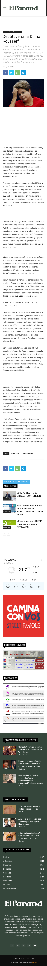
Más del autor (10, 486)
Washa (34, 963)
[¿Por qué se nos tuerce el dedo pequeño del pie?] (9, 809)
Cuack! (21, 786)
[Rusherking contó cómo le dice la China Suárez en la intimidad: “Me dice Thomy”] (9, 764)
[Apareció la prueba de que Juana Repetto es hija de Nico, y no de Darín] (9, 822)
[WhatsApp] (17, 72)
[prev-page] (4, 533)
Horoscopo (41, 723)
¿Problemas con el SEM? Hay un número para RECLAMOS (29, 524)
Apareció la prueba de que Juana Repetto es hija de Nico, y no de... (29, 821)
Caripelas (22, 769)
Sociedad (21, 841)
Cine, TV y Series (24, 755)
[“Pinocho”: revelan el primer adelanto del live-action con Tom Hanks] (9, 750)
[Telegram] (23, 72)
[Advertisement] (23, 20)
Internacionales (16, 32)
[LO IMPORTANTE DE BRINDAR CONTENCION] (9, 495)
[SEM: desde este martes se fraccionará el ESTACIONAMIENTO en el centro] (9, 508)
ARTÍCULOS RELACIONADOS (16, 482)
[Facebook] (5, 72)
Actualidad (6, 32)
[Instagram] (18, 945)
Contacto (30, 958)
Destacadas (15, 453)
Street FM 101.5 (19, 958)
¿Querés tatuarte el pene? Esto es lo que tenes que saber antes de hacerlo (29, 835)
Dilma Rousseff (27, 453)
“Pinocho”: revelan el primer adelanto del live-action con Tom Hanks (30, 749)
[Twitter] (11, 72)
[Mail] (23, 945)
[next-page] (8, 533)
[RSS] (29, 945)
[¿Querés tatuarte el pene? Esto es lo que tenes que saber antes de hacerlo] (9, 836)
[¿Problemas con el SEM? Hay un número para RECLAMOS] (9, 524)
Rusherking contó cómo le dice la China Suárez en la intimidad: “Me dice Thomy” (30, 763)
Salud (21, 811)
